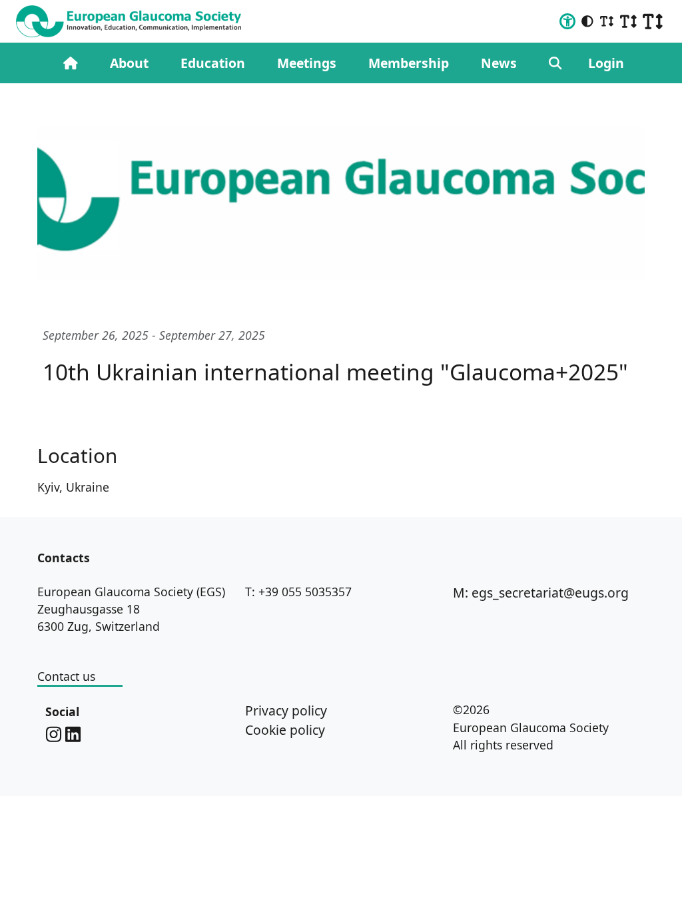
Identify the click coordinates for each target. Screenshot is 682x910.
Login (606, 63)
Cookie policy (285, 730)
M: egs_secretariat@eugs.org (541, 593)
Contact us (66, 676)
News (499, 63)
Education (212, 63)
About (129, 63)
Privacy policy (286, 710)
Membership (408, 63)
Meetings (306, 63)
